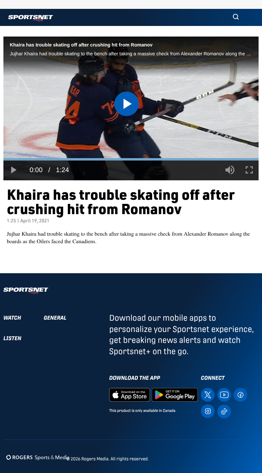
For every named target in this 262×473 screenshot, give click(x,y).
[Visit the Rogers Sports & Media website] (37, 457)
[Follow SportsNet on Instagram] (208, 410)
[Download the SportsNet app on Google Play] (174, 394)
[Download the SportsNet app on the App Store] (129, 394)
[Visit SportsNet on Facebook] (240, 394)
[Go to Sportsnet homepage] (30, 18)
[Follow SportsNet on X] (208, 394)
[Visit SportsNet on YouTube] (224, 394)
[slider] (131, 159)
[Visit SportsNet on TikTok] (224, 411)
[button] (236, 17)
